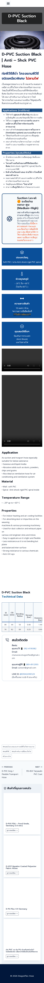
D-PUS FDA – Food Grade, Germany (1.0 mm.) (17, 824)
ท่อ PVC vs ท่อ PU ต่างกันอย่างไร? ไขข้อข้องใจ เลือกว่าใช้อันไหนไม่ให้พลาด (22, 950)
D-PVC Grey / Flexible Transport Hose (10, 772)
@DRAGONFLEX (27, 674)
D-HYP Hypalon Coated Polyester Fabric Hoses (21, 867)
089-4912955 (32, 664)
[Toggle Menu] (8, 3)
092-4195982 (30, 648)
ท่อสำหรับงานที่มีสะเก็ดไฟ (21, 751)
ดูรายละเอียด (13, 830)
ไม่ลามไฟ (7, 756)
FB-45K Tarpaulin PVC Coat (34, 770)
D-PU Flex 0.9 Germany (16, 909)
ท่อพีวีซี (6, 751)
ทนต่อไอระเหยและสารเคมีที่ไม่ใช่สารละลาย (18, 747)
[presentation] (22, 807)
